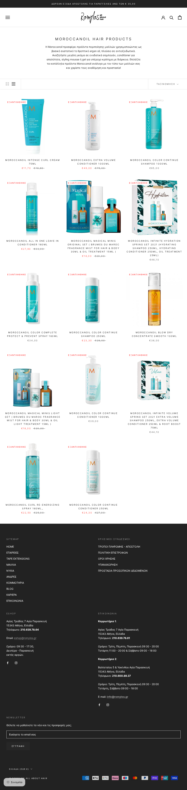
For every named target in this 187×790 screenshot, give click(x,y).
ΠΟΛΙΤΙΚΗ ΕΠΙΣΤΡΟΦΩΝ (113, 552)
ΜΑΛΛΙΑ (11, 564)
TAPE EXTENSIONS (18, 558)
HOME (10, 546)
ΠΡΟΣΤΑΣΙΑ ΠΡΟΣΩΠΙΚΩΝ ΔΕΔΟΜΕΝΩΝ (123, 570)
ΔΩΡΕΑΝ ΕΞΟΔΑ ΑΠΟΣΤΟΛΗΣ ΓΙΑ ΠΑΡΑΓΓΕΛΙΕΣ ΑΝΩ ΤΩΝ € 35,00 (93, 4)
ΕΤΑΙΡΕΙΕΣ (12, 552)
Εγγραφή (18, 746)
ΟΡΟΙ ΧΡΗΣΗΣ (106, 558)
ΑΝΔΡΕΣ (11, 576)
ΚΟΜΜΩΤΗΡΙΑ (15, 582)
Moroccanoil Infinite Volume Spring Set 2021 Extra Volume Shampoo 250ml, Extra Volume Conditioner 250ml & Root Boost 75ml (154, 420)
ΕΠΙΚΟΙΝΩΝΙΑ (14, 600)
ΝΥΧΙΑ (10, 570)
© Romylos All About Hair (28, 778)
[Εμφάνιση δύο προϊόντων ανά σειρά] (7, 84)
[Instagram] (16, 662)
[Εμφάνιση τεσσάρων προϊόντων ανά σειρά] (13, 84)
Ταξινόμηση (166, 84)
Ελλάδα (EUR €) (19, 769)
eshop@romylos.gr (25, 638)
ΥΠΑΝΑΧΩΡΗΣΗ (107, 564)
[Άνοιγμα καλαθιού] (180, 17)
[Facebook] (7, 662)
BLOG (9, 588)
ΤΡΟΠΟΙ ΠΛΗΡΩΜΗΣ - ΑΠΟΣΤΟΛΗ (119, 546)
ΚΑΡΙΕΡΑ (11, 594)
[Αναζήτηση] (171, 17)
